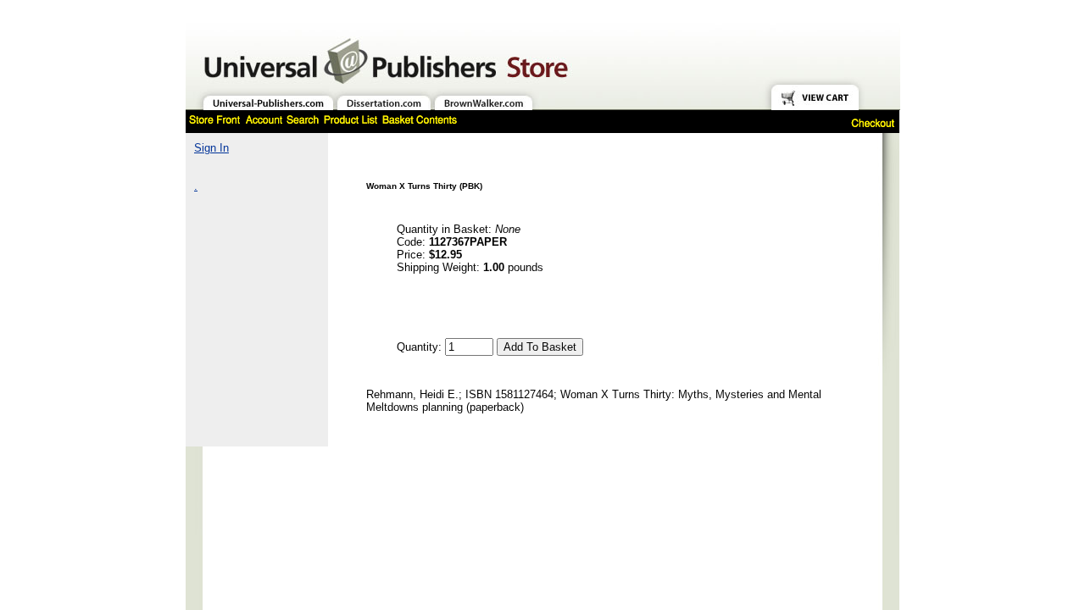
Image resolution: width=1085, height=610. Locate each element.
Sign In (211, 147)
